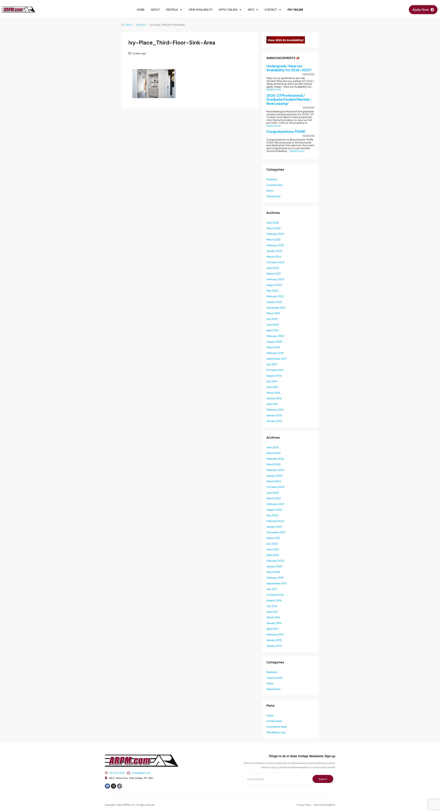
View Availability (201, 9)
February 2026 (275, 233)
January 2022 (274, 301)
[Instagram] (113, 786)
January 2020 (274, 341)
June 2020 (272, 324)
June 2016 (272, 386)
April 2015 (272, 403)
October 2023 (275, 262)
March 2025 (273, 239)
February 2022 (275, 296)
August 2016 (274, 375)
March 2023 (273, 273)
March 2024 (273, 256)
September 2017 (276, 358)
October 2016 (275, 369)
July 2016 (271, 381)
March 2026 (273, 228)
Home (141, 9)
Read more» (273, 89)
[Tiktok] (119, 786)
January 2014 (274, 420)
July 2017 (271, 364)
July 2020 (272, 318)
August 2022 (274, 284)
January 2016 (274, 398)
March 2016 (273, 392)
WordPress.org (275, 732)
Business (271, 179)
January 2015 (274, 415)
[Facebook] (107, 786)
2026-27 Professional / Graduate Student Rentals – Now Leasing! (289, 99)
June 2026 (272, 222)
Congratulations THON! (285, 131)
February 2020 (275, 335)
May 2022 (272, 290)
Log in (270, 715)
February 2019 (275, 352)
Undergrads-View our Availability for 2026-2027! (289, 68)
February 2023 (275, 279)
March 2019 (273, 347)
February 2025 (275, 245)
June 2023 (272, 267)
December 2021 (276, 307)
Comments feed (276, 726)
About (155, 9)
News (269, 190)
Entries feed (274, 720)
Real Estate (273, 196)
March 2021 (273, 313)
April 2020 (272, 330)
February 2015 (275, 409)
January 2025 (274, 250)
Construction (274, 184)
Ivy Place (141, 24)
